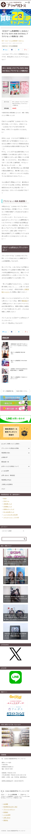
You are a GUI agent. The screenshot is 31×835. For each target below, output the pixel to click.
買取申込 (5, 820)
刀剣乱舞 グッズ (7, 504)
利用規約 (5, 812)
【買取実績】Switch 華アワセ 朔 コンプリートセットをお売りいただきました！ (19, 345)
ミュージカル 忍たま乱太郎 (10, 514)
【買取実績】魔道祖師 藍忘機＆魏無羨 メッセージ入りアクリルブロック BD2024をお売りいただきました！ (15, 598)
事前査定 (24, 301)
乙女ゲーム (4, 46)
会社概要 (5, 804)
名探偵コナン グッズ (8, 509)
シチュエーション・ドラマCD (11, 517)
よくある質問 (6, 815)
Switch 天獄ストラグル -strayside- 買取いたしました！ (23, 391)
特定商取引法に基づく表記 (10, 806)
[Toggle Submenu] (29, 448)
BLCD (4, 498)
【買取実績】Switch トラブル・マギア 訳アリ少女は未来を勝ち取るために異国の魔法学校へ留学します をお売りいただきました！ (15, 617)
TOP (16, 791)
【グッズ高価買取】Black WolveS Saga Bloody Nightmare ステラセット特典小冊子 (9, 391)
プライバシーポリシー (9, 809)
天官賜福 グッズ (7, 506)
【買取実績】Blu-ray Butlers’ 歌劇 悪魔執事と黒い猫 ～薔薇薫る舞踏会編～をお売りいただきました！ (15, 636)
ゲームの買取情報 (13, 46)
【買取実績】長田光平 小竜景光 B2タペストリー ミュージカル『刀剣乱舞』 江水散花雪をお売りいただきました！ (15, 580)
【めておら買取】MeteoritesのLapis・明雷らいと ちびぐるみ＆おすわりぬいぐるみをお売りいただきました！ (15, 561)
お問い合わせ (6, 817)
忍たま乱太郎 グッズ (8, 512)
